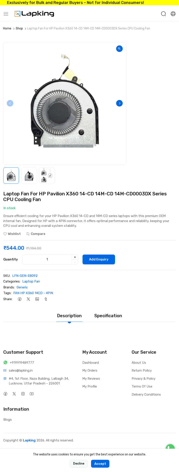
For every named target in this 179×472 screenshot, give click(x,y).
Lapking (29, 440)
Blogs (7, 420)
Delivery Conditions (146, 394)
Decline (78, 463)
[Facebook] (19, 299)
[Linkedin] (37, 299)
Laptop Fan (31, 281)
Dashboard (90, 363)
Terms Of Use (142, 386)
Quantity (10, 259)
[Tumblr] (46, 299)
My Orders (89, 370)
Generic (22, 287)
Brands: (9, 287)
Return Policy (142, 370)
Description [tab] (69, 315)
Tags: (7, 293)
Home (7, 28)
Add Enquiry (98, 259)
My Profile (89, 386)
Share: (7, 299)
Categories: (11, 281)
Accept (100, 464)
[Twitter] (28, 299)
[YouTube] (31, 394)
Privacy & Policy (143, 379)
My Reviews (91, 379)
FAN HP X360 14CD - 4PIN (33, 293)
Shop (19, 28)
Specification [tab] (108, 315)
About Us (139, 363)
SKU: (6, 276)
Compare (38, 234)
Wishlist (14, 234)
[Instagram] (23, 394)
